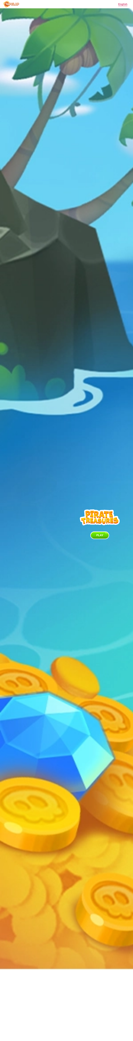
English (122, 4)
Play (99, 535)
